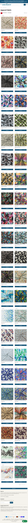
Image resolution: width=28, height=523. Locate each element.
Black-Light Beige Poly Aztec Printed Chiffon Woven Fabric (6, 147)
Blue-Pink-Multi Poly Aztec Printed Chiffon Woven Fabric (6, 342)
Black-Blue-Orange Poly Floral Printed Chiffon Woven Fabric (20, 108)
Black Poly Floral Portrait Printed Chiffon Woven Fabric (21, 49)
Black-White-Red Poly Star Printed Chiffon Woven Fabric (6, 264)
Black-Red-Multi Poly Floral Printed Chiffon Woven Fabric (6, 205)
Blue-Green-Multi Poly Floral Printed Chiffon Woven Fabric (6, 323)
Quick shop (7, 32)
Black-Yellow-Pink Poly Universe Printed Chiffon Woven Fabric (6, 284)
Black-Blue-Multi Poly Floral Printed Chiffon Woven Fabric (20, 88)
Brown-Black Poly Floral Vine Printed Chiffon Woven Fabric (6, 420)
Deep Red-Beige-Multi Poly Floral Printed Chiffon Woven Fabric (20, 440)
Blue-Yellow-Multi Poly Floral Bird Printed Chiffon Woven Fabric (20, 381)
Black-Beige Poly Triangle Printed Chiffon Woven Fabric (6, 88)
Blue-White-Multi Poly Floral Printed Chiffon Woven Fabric (6, 381)
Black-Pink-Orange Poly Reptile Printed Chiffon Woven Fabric (21, 166)
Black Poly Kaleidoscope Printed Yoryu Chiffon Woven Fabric (7, 69)
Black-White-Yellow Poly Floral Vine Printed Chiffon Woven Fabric (20, 264)
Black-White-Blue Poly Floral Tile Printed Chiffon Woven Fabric (20, 245)
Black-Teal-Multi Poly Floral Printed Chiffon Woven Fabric (6, 245)
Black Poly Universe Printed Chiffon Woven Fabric (20, 69)
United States (13, 514)
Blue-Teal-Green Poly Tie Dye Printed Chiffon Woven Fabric (20, 362)
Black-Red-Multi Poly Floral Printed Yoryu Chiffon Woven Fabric (20, 225)
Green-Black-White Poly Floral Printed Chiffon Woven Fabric (7, 459)
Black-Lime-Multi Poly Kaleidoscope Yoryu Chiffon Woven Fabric (20, 147)
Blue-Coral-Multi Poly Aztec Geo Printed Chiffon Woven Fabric (7, 303)
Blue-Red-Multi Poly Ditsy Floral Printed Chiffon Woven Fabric (21, 342)
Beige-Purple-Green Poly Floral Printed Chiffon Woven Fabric (7, 30)
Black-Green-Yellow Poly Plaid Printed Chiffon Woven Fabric (20, 127)
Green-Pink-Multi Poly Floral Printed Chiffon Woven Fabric (20, 479)
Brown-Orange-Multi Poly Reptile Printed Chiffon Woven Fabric (20, 420)
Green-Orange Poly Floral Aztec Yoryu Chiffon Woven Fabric (7, 479)
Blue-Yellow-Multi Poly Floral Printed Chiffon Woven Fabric (6, 401)
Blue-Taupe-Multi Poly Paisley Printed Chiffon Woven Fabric (7, 362)
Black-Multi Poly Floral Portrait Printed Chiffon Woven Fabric (7, 166)
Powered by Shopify (14, 521)
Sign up (11, 502)
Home (1, 7)
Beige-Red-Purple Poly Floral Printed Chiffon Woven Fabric (6, 49)
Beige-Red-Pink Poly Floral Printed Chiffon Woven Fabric (20, 30)
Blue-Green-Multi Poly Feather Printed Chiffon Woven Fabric (20, 303)
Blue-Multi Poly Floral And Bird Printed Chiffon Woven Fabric (20, 323)
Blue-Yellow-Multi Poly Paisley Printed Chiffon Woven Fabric (20, 401)
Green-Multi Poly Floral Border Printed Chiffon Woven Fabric (20, 459)
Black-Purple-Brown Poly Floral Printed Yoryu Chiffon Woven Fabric (7, 186)
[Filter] (1, 13)
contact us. (7, 496)
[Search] (25, 4)
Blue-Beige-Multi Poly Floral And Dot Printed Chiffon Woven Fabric (20, 284)
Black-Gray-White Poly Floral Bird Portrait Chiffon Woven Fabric (6, 127)
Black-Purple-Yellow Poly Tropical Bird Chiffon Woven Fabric (20, 186)
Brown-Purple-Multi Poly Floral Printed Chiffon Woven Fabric (7, 440)
